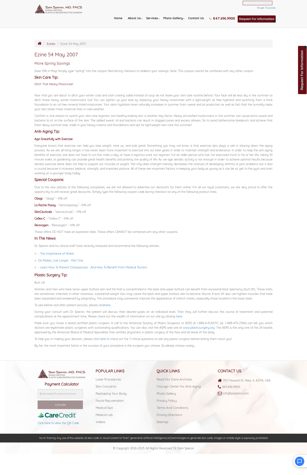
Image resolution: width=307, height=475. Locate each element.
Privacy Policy (167, 401)
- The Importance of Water (56, 253)
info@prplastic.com (236, 393)
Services (152, 18)
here (179, 316)
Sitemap (162, 422)
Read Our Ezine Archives (174, 379)
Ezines (51, 44)
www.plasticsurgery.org (199, 328)
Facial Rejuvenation (110, 401)
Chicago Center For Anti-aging (179, 386)
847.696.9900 (231, 387)
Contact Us (196, 18)
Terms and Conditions (172, 408)
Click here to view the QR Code (58, 423)
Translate (270, 7)
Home (118, 18)
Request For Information (256, 19)
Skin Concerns (106, 386)
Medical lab (104, 415)
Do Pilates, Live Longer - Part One (60, 260)
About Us (134, 18)
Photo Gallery (173, 18)
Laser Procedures (108, 379)
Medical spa (104, 408)
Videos (100, 422)
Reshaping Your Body (111, 393)
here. (107, 305)
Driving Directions (169, 415)
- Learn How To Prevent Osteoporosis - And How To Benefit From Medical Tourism (92, 267)
